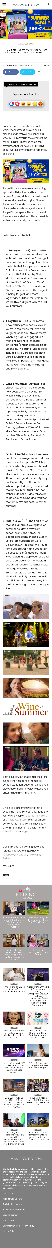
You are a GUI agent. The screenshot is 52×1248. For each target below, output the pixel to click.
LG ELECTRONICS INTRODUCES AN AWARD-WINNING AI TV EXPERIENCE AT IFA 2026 (14, 1102)
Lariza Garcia (11, 65)
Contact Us (8, 1193)
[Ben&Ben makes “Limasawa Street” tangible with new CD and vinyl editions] (38, 1120)
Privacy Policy (9, 1220)
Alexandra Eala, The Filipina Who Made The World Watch (38, 920)
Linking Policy (9, 1231)
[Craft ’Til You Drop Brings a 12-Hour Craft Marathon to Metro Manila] (38, 1018)
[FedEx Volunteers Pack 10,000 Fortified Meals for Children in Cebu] (38, 1085)
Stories (6, 875)
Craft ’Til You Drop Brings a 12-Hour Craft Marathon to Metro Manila (38, 1034)
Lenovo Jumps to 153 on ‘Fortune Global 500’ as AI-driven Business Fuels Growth (14, 1068)
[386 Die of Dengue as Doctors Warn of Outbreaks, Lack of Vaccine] (14, 1018)
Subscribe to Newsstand (14, 1209)
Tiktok (32, 854)
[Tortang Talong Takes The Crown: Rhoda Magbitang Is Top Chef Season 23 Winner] (14, 940)
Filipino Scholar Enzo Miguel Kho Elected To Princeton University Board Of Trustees (14, 922)
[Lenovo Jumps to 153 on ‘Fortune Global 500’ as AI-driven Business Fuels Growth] (14, 1050)
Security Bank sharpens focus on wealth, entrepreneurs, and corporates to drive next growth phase (14, 1138)
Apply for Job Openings (13, 1199)
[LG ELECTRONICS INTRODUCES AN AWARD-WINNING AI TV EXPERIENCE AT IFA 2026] (14, 1085)
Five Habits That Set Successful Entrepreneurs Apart (14, 989)
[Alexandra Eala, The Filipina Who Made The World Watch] (38, 908)
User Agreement (10, 1215)
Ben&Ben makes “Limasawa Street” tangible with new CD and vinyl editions (38, 1137)
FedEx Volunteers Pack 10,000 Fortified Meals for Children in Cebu (38, 1101)
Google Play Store (36, 815)
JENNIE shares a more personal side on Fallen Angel (38, 1065)
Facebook (8, 854)
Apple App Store (17, 819)
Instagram (21, 854)
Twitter (7, 858)
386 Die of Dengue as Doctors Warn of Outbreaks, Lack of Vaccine (14, 1034)
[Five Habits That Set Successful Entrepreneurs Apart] (14, 974)
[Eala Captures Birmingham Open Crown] (38, 940)
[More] (39, 72)
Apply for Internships (12, 1204)
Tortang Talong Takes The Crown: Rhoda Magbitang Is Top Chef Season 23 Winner (14, 954)
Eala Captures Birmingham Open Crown (38, 952)
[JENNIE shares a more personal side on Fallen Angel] (38, 1050)
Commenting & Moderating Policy (18, 1226)
